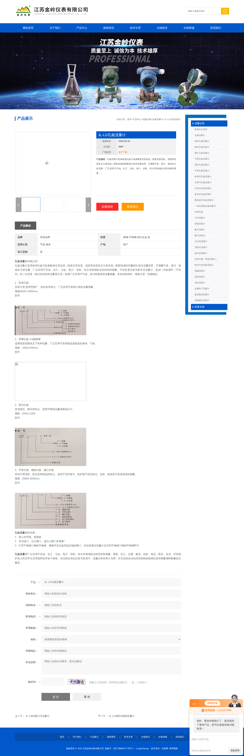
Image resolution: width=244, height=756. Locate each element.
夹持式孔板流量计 (203, 188)
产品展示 (94, 737)
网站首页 (28, 27)
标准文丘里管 (201, 129)
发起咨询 (235, 750)
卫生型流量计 (201, 241)
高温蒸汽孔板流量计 (204, 200)
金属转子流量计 (202, 288)
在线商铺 (189, 27)
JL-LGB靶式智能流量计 (122, 716)
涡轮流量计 (200, 282)
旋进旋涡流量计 (202, 294)
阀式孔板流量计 (202, 147)
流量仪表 (200, 123)
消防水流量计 (201, 247)
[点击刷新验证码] (77, 682)
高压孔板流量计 (202, 164)
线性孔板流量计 (202, 141)
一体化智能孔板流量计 (205, 206)
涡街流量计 (200, 277)
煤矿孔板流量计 (202, 153)
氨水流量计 (200, 229)
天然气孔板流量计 (203, 182)
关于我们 (55, 27)
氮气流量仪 (200, 235)
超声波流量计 (201, 253)
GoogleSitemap (142, 748)
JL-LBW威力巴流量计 (37, 716)
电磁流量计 (200, 271)
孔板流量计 (200, 135)
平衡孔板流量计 (202, 170)
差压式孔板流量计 (203, 194)
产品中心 (81, 27)
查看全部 (200, 307)
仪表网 (165, 748)
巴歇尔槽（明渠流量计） (206, 259)
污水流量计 (200, 218)
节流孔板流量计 (202, 159)
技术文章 (135, 27)
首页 (129, 119)
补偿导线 (199, 212)
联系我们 (215, 27)
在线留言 (162, 27)
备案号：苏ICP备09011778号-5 (119, 748)
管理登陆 (173, 748)
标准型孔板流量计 (203, 176)
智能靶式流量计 (202, 300)
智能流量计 (200, 223)
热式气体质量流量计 (204, 265)
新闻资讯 (108, 27)
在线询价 (107, 206)
